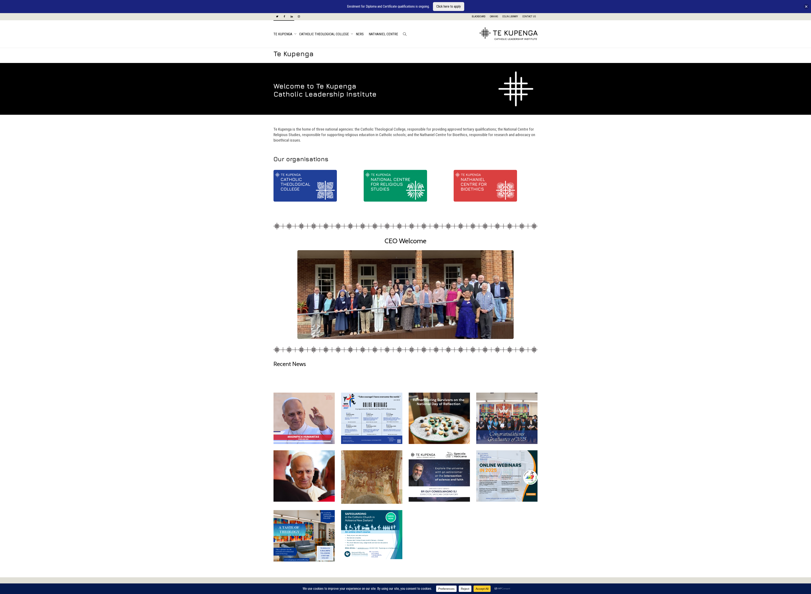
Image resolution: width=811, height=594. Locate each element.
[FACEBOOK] (284, 16)
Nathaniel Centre (383, 34)
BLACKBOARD (479, 16)
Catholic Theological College (324, 34)
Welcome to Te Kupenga (315, 86)
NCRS (360, 34)
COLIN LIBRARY (510, 16)
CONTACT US (529, 16)
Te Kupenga (283, 34)
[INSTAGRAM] (298, 16)
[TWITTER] (277, 16)
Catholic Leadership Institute (325, 94)
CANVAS (494, 16)
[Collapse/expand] (806, 6)
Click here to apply (448, 6)
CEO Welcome (405, 241)
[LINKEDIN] (291, 16)
